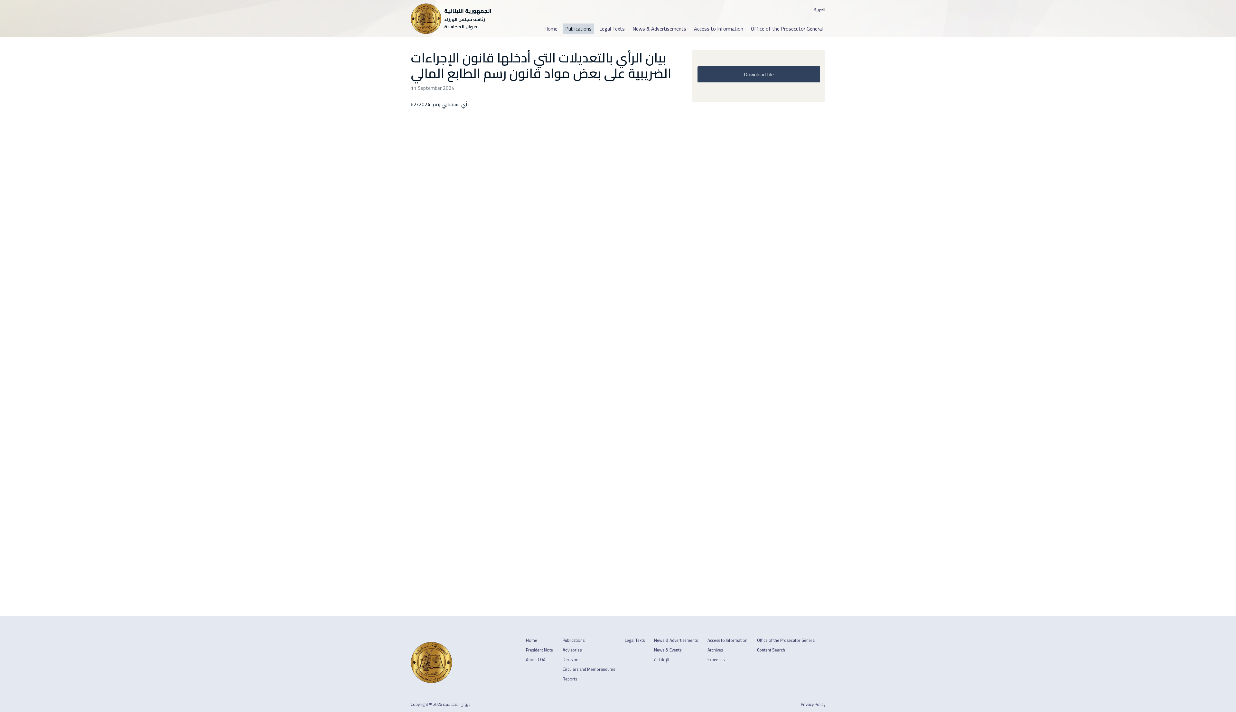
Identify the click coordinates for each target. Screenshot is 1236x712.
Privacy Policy (813, 704)
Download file (759, 74)
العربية (819, 10)
